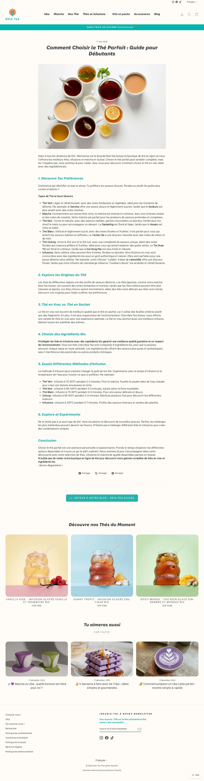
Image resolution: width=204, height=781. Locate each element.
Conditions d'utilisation (17, 737)
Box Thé (73, 14)
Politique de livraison (16, 742)
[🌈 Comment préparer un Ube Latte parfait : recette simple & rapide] (167, 659)
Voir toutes (102, 632)
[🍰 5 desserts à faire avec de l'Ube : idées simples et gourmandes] (102, 659)
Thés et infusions (94, 14)
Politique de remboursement (19, 751)
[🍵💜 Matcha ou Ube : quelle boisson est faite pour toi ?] (37, 659)
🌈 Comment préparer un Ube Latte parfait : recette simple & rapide (167, 686)
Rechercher (11, 728)
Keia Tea (89, 345)
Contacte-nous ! (13, 714)
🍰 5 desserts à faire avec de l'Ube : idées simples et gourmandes (102, 686)
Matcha (59, 14)
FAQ (8, 719)
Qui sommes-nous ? (15, 723)
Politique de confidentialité (19, 733)
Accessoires (142, 14)
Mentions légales (14, 746)
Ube (47, 14)
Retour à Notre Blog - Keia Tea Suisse (104, 498)
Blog (157, 14)
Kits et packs (121, 14)
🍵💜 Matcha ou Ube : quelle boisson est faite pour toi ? (36, 686)
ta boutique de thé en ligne (139, 156)
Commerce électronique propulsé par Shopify (102, 770)
